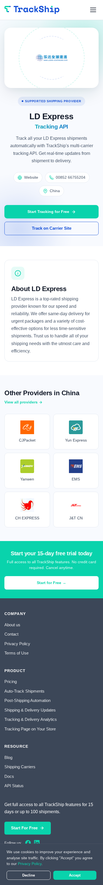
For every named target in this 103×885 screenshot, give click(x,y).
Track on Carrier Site (51, 228)
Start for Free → (51, 582)
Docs (9, 776)
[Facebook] (28, 843)
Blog (8, 757)
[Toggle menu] (93, 9)
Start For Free (24, 828)
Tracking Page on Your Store (30, 729)
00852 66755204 (70, 177)
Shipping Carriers (19, 766)
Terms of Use (16, 653)
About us (12, 624)
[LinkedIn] (37, 843)
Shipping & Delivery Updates (30, 710)
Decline (28, 875)
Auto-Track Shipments (24, 691)
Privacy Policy (17, 643)
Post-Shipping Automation (27, 700)
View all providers (21, 402)
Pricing (10, 681)
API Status (14, 785)
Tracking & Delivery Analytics (30, 719)
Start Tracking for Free (48, 211)
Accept (74, 875)
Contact (11, 634)
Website (31, 177)
